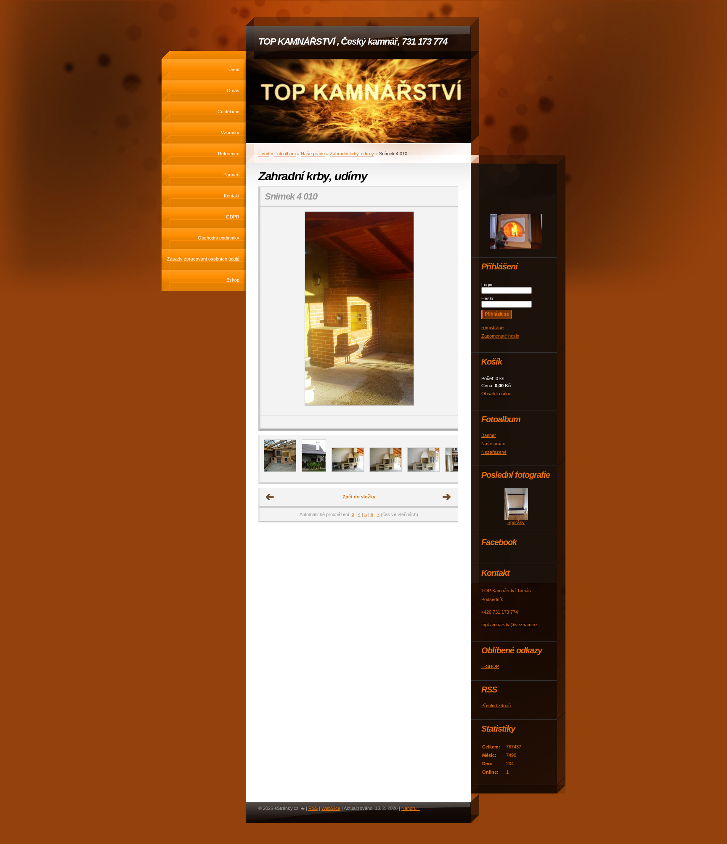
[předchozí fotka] (274, 311)
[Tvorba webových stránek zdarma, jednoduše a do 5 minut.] (303, 809)
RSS (313, 808)
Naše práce (313, 153)
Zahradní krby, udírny (352, 153)
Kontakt (231, 195)
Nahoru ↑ (410, 808)
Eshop (232, 279)
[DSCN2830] (385, 470)
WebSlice (330, 808)
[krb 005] (348, 470)
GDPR (232, 216)
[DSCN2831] (423, 470)
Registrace (492, 327)
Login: (487, 284)
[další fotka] (444, 311)
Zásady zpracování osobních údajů (203, 258)
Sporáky (516, 522)
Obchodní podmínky (218, 237)
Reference (228, 153)
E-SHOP (490, 666)
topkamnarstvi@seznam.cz (509, 624)
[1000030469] (280, 470)
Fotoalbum (285, 153)
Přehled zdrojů (496, 705)
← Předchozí (270, 497)
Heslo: (487, 298)
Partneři (231, 174)
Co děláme (228, 111)
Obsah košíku (495, 393)
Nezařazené (494, 452)
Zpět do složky (358, 496)
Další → (446, 497)
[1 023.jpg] (314, 470)
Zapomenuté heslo (500, 335)
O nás (233, 90)
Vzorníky (230, 132)
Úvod (233, 69)
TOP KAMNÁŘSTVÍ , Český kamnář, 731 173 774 (352, 41)
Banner (488, 435)
